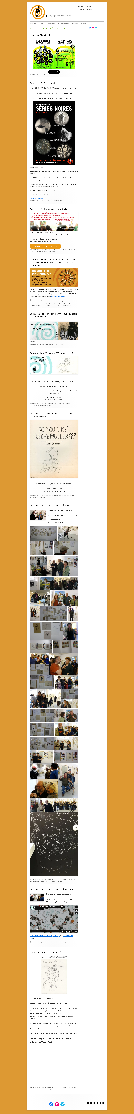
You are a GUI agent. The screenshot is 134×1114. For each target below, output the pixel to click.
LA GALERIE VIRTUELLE (63, 23)
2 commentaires (66, 344)
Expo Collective (62, 302)
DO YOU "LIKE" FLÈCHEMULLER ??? (53, 300)
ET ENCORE (83, 23)
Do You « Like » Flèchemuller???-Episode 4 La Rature (54, 353)
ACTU (42, 23)
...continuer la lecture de (37, 198)
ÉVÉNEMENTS (51, 23)
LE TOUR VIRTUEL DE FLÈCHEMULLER (46, 247)
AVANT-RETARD (85, 6)
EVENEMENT (43, 881)
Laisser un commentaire (49, 251)
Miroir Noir (36, 305)
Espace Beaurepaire (53, 302)
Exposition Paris (58, 200)
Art (72, 300)
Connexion (44, 1107)
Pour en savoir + (54, 72)
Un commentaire (56, 1089)
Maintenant (47, 249)
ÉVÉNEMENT (48, 344)
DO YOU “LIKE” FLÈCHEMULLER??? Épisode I (50, 505)
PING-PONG (49, 305)
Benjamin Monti (37, 302)
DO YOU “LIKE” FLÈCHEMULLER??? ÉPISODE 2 (51, 889)
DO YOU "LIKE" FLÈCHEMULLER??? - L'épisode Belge (45, 936)
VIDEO (62, 942)
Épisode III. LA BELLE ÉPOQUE (44, 952)
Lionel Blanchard (55, 303)
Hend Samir (37, 303)
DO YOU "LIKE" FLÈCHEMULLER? (67, 249)
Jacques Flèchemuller (46, 303)
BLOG (40, 74)
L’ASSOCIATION (33, 23)
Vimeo (31, 938)
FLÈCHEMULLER (37, 251)
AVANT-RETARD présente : (42, 82)
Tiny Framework (37, 1107)
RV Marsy (55, 305)
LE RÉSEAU (74, 23)
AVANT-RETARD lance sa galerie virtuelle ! (49, 209)
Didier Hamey (45, 302)
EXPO (43, 74)
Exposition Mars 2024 (40, 34)
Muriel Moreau (42, 305)
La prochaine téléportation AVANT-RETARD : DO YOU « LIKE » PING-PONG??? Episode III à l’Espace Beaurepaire (53, 262)
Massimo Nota (62, 303)
